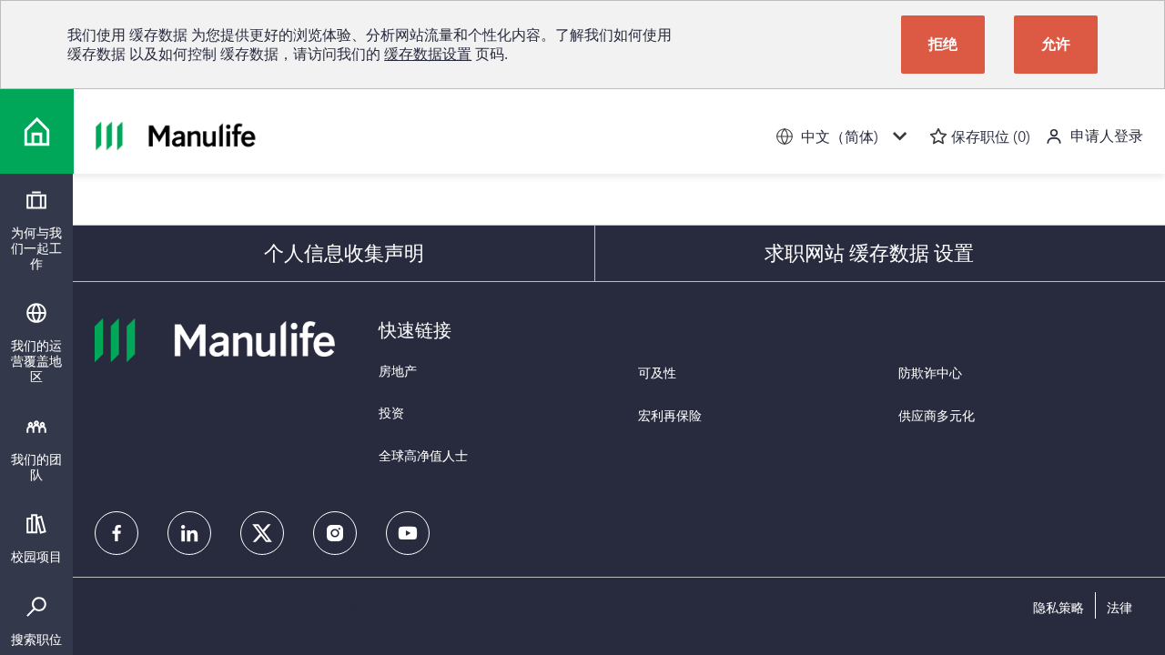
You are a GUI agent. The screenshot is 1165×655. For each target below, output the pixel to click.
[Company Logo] (37, 131)
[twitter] (262, 533)
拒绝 (942, 44)
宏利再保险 (670, 415)
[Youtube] (408, 533)
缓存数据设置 (427, 54)
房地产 (398, 370)
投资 (391, 412)
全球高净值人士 (423, 455)
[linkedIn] (189, 533)
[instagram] (335, 533)
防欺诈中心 (930, 372)
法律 (1119, 608)
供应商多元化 (936, 415)
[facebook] (116, 533)
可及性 (657, 372)
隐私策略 (1058, 608)
